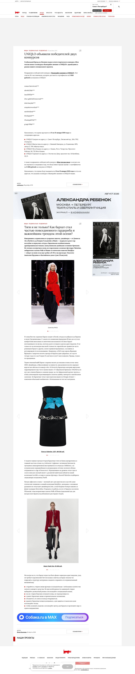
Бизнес (89, 16)
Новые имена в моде (78, 16)
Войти (16, 1)
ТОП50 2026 (111, 16)
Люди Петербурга (60, 657)
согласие (44, 666)
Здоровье (77, 13)
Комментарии (77, 184)
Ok (67, 666)
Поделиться (43, 50)
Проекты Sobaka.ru (113, 1)
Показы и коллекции (33, 16)
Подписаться (33, 50)
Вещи (22, 16)
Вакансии (50, 657)
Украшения (61, 16)
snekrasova (20, 185)
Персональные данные (109, 657)
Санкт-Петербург (101, 1)
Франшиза (97, 657)
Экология (68, 13)
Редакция (25, 657)
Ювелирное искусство (48, 16)
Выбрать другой (97, 10)
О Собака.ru (41, 657)
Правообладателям (74, 657)
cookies (50, 668)
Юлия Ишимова (21, 632)
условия (35, 666)
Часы (68, 16)
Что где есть (59, 13)
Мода (42, 13)
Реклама (32, 657)
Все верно (107, 10)
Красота (49, 13)
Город (24, 13)
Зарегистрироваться (25, 1)
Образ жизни (88, 13)
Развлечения (33, 13)
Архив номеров (86, 657)
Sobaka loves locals (99, 16)
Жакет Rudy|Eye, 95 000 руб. (53, 566)
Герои (16, 16)
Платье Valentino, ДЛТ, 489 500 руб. (52, 451)
